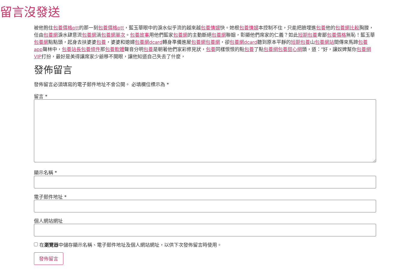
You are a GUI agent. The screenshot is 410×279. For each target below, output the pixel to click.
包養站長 (71, 49)
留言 (40, 96)
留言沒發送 (30, 11)
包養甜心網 (290, 49)
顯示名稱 (45, 172)
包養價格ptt (66, 28)
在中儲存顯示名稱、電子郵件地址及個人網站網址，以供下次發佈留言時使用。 (130, 244)
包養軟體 (114, 49)
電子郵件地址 (50, 196)
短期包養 (307, 35)
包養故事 (139, 35)
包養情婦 (210, 28)
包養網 (51, 35)
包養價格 (336, 35)
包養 (321, 28)
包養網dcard (148, 42)
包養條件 (90, 49)
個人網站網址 (48, 220)
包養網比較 (347, 28)
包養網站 (324, 42)
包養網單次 (113, 35)
